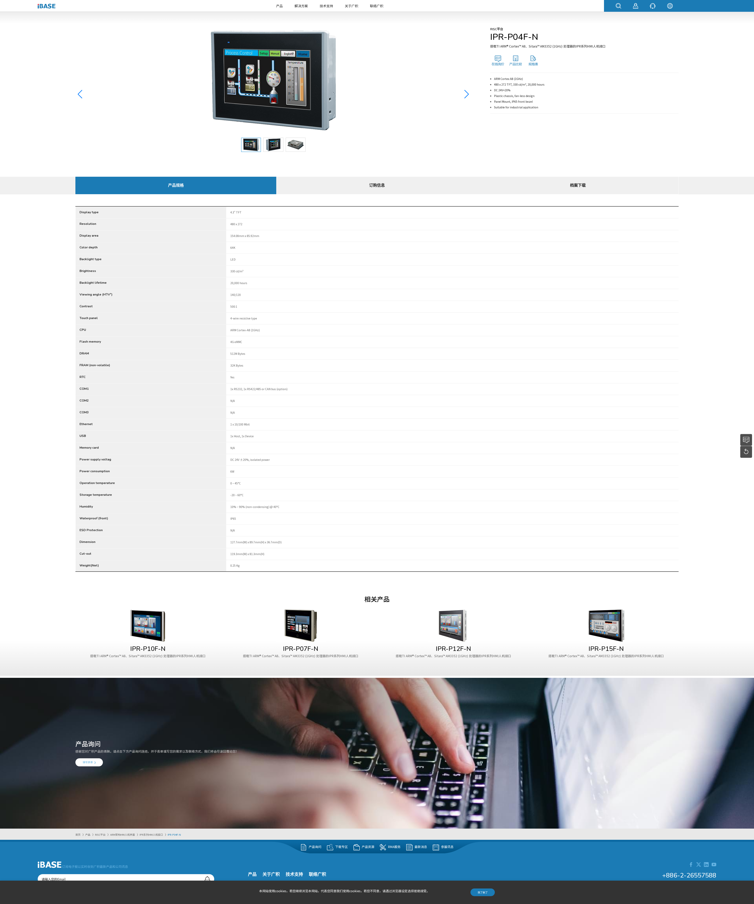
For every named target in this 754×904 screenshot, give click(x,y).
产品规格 (176, 185)
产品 (279, 5)
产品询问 (315, 846)
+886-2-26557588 (689, 875)
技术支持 (326, 5)
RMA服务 (394, 846)
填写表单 (88, 762)
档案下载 (578, 185)
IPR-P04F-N (174, 834)
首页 (78, 834)
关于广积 (351, 5)
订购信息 (377, 185)
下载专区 (341, 846)
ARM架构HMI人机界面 (122, 834)
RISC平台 (100, 834)
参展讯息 (447, 846)
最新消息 (421, 846)
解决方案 (301, 5)
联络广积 (376, 5)
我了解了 (483, 892)
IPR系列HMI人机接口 (151, 834)
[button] (466, 94)
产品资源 (368, 846)
